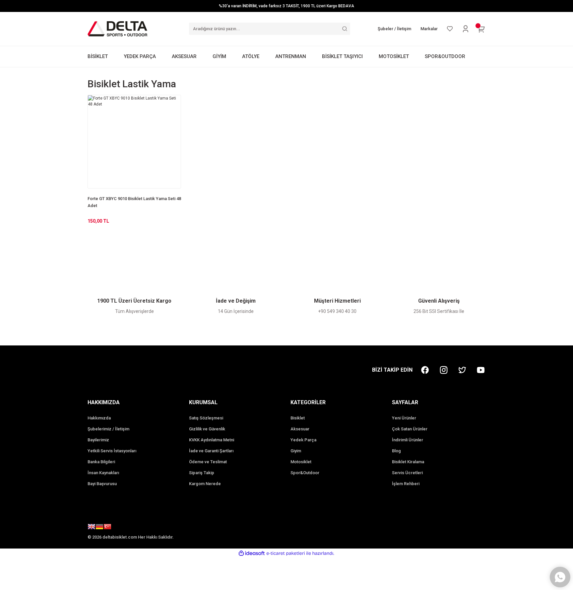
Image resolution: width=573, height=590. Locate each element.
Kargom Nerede (205, 483)
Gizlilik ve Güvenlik (207, 428)
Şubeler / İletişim (394, 28)
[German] (99, 528)
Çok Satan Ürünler (409, 428)
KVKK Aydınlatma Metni (211, 439)
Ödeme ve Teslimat (208, 461)
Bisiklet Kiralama (408, 461)
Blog (396, 450)
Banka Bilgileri (101, 461)
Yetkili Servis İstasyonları (112, 450)
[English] (92, 528)
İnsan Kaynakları (103, 472)
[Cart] (481, 29)
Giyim (295, 450)
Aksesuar (299, 428)
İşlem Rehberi (405, 483)
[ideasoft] (251, 553)
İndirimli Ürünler (407, 439)
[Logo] (117, 28)
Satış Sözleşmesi (206, 417)
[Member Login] (466, 29)
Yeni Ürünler (404, 417)
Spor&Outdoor (304, 472)
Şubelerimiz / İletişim (108, 428)
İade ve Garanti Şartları (211, 450)
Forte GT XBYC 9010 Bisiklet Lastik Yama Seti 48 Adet (134, 202)
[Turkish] (107, 528)
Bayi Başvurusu (102, 483)
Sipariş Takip (201, 472)
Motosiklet (300, 461)
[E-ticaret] (285, 553)
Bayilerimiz (98, 439)
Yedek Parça (303, 439)
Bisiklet (297, 417)
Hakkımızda (99, 417)
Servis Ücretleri (407, 472)
